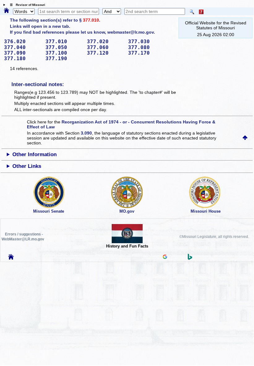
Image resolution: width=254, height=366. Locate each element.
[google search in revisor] (165, 257)
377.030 (146, 41)
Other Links (26, 166)
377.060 (105, 47)
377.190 (64, 58)
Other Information (34, 154)
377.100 (64, 53)
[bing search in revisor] (190, 258)
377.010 (91, 20)
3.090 (86, 133)
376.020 (22, 41)
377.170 (146, 53)
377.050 (64, 47)
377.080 (146, 47)
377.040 (22, 47)
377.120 (105, 53)
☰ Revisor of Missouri (26, 4)
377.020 (105, 41)
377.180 (22, 58)
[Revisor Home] (11, 258)
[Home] (6, 11)
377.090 (22, 53)
